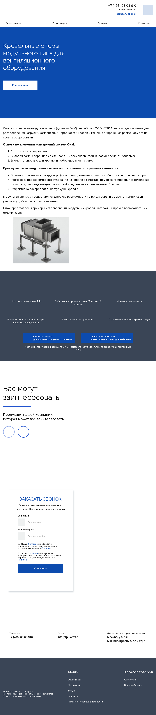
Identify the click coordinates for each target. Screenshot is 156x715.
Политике (46, 548)
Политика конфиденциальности (85, 701)
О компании (13, 23)
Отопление (130, 679)
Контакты (144, 23)
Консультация (20, 85)
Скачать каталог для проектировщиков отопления (52, 338)
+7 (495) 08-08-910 (122, 6)
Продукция (59, 23)
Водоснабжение (133, 685)
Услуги (102, 23)
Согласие (33, 544)
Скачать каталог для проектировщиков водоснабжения (110, 338)
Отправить (40, 568)
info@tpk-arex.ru (68, 637)
